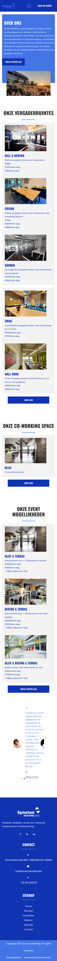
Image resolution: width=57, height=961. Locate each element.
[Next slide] (49, 743)
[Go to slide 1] (21, 778)
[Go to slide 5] (32, 778)
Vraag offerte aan (13, 61)
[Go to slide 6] (35, 778)
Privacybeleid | (13, 957)
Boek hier (28, 400)
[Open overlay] (29, 5)
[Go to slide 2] (24, 778)
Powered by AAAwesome (37, 957)
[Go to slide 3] (27, 778)
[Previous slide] (7, 743)
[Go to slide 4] (30, 778)
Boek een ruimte (45, 5)
